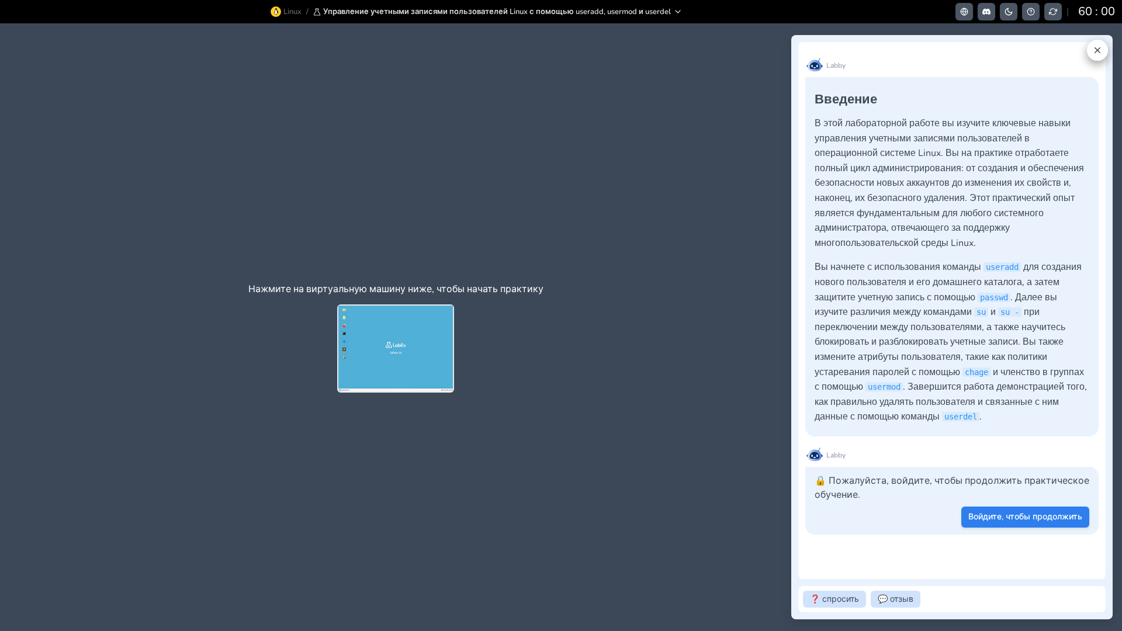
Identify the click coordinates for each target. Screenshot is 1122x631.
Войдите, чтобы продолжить (1025, 516)
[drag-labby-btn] (785, 327)
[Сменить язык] (964, 11)
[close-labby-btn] (1097, 50)
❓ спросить (834, 599)
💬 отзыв (895, 599)
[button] (498, 11)
